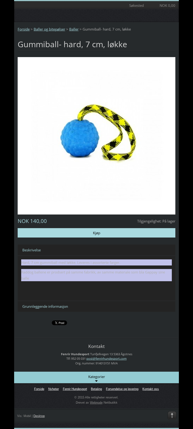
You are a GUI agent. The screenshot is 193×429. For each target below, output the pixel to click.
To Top (172, 415)
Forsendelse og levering (122, 389)
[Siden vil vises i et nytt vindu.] (96, 135)
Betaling (96, 389)
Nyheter (53, 389)
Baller (74, 29)
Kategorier (96, 376)
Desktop (39, 416)
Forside (24, 29)
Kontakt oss (150, 389)
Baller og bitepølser (49, 29)
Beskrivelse (31, 250)
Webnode (96, 402)
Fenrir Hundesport (75, 389)
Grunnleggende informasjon (45, 306)
